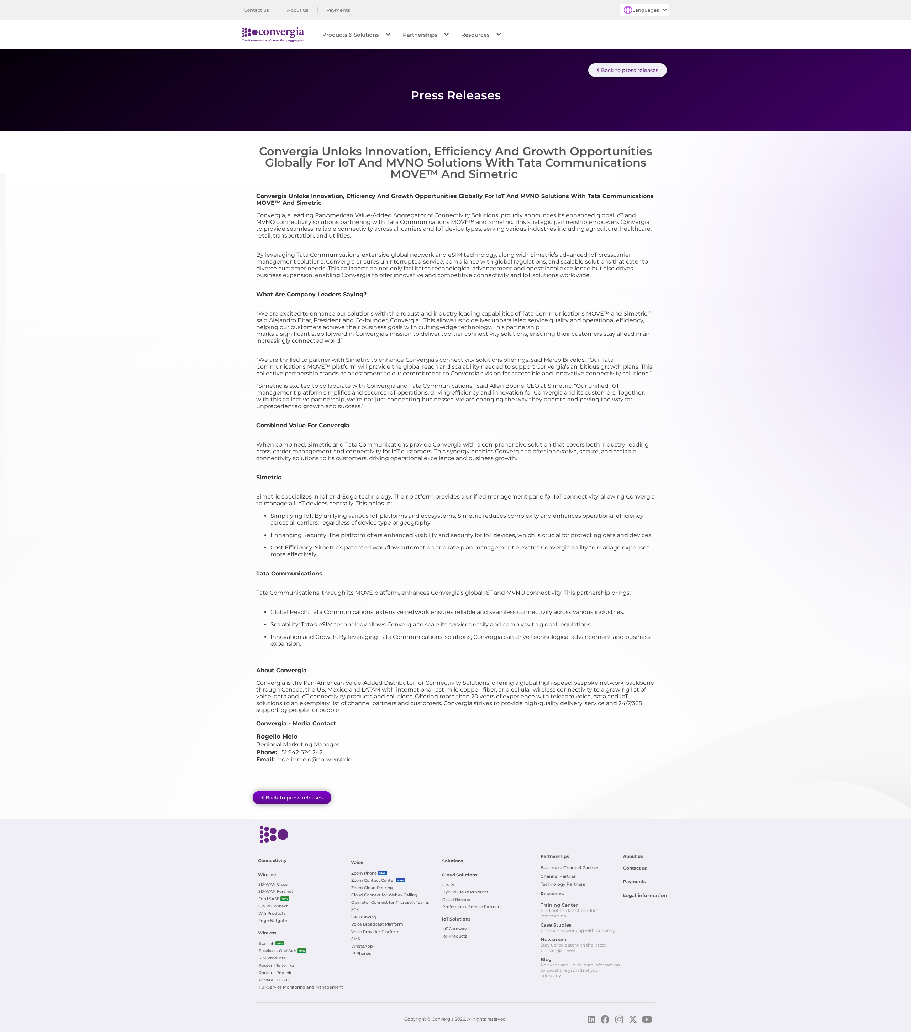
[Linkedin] (591, 1019)
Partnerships (420, 34)
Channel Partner (558, 876)
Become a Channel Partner (570, 867)
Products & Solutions (350, 34)
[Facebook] (605, 1019)
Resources (475, 34)
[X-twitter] (632, 1019)
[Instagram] (619, 1019)
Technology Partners (563, 884)
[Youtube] (646, 1019)
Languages (645, 10)
